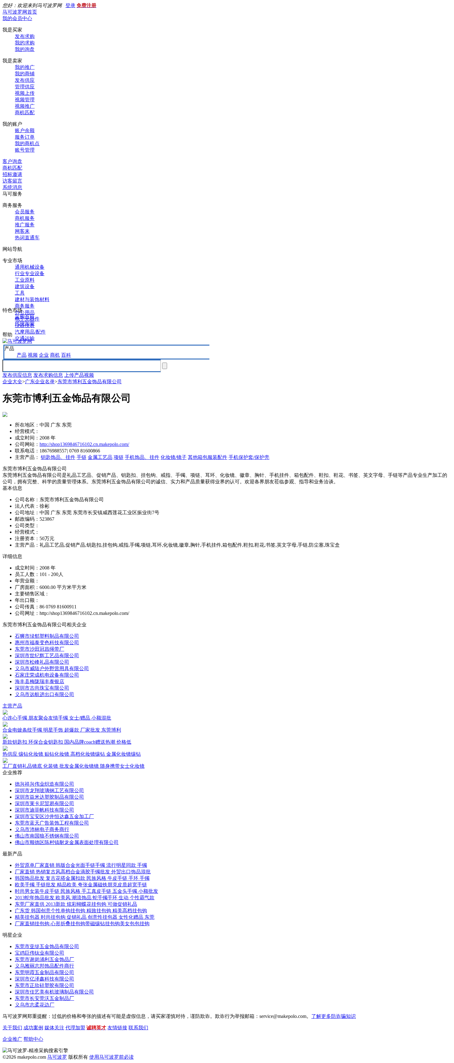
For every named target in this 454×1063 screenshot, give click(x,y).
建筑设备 (25, 286)
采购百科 (25, 316)
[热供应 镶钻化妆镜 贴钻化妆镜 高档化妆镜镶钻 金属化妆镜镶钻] (5, 749)
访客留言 (12, 180)
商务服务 (25, 306)
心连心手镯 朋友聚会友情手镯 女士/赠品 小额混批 (56, 718)
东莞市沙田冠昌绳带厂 (39, 649)
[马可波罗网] (17, 341)
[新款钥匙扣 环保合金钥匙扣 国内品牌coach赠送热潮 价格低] (5, 737)
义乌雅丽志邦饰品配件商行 (44, 965)
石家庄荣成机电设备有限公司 (47, 675)
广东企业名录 (40, 381)
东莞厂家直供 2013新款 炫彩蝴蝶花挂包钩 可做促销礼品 (76, 904)
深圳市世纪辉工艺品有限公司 (47, 655)
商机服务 (25, 218)
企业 (44, 355)
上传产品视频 (79, 375)
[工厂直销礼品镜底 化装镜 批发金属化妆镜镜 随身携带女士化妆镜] (5, 761)
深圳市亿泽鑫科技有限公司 (44, 978)
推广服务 (25, 224)
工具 (20, 293)
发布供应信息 (17, 375)
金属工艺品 (100, 457)
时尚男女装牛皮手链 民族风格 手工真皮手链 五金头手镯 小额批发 (86, 891)
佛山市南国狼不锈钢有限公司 (47, 835)
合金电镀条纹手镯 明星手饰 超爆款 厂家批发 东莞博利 (61, 730)
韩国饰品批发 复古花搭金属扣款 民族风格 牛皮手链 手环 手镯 (82, 878)
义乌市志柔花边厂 (34, 1004)
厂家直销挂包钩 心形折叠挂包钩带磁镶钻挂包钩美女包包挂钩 (82, 923)
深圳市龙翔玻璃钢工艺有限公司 (49, 790)
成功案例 (33, 1027)
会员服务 (25, 211)
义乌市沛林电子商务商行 (42, 829)
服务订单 (25, 137)
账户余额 (25, 130)
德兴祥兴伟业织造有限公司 (44, 784)
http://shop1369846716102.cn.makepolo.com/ (84, 444)
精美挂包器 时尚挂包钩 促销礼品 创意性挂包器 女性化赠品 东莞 (84, 917)
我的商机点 (27, 143)
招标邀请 (12, 174)
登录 (70, 5)
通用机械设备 (29, 267)
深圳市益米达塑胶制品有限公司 (49, 797)
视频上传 (25, 93)
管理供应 (25, 86)
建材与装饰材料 (32, 299)
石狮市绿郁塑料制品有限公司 (47, 636)
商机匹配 (25, 112)
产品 (22, 355)
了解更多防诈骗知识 (333, 1016)
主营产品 (12, 705)
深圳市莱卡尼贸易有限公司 (44, 803)
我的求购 (25, 42)
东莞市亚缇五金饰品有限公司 (47, 946)
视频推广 (25, 106)
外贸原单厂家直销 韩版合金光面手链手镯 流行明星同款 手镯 (81, 865)
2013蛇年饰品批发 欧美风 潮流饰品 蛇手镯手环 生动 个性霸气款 (84, 897)
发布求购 (25, 36)
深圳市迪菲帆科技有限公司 (44, 810)
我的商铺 (25, 73)
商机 (55, 355)
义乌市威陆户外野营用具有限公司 (52, 668)
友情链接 (117, 1027)
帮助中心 (33, 1039)
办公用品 (25, 312)
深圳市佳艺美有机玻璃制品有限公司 (54, 991)
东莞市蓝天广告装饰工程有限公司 (52, 823)
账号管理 (25, 150)
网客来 (22, 231)
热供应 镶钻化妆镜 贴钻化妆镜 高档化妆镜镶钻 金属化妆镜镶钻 (71, 754)
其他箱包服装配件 (207, 457)
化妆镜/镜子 (174, 457)
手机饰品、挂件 (142, 457)
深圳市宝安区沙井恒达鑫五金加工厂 (54, 816)
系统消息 (12, 187)
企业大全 (12, 381)
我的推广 (25, 67)
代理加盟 (25, 323)
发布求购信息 (48, 375)
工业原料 (25, 280)
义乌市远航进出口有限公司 (44, 694)
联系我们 (138, 1027)
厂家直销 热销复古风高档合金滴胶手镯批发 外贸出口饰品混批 (83, 871)
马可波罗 (57, 1057)
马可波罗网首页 (19, 12)
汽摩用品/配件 (30, 331)
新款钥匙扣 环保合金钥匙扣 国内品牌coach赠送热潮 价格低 (66, 742)
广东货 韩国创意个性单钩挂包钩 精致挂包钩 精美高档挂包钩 (81, 910)
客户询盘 (12, 161)
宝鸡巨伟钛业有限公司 (39, 953)
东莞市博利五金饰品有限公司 (89, 381)
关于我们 (12, 1027)
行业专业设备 (29, 273)
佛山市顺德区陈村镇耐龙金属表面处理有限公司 (67, 842)
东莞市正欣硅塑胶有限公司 (44, 985)
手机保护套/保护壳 (249, 457)
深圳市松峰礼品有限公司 (42, 662)
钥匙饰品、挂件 (58, 457)
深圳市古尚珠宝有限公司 (42, 688)
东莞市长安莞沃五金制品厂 (44, 998)
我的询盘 (25, 49)
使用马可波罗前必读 (111, 1057)
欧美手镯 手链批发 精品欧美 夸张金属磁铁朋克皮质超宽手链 (81, 884)
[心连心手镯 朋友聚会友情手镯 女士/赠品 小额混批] (5, 713)
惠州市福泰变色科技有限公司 (47, 642)
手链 (81, 457)
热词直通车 (27, 237)
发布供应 (25, 80)
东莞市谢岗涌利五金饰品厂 (44, 959)
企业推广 (12, 1039)
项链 (119, 457)
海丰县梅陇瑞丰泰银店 (39, 681)
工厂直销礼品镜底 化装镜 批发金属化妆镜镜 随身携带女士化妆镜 (73, 766)
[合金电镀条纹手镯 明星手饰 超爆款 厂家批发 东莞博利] (5, 725)
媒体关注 (54, 1027)
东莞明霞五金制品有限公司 (44, 972)
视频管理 (25, 99)
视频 (33, 355)
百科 (66, 355)
